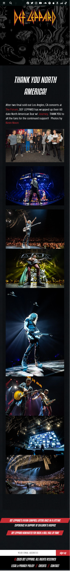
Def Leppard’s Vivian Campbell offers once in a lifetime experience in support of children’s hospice (35, 521)
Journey (43, 114)
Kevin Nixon (12, 122)
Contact (54, 566)
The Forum (12, 109)
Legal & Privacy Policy (22, 566)
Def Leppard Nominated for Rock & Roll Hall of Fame (35, 533)
